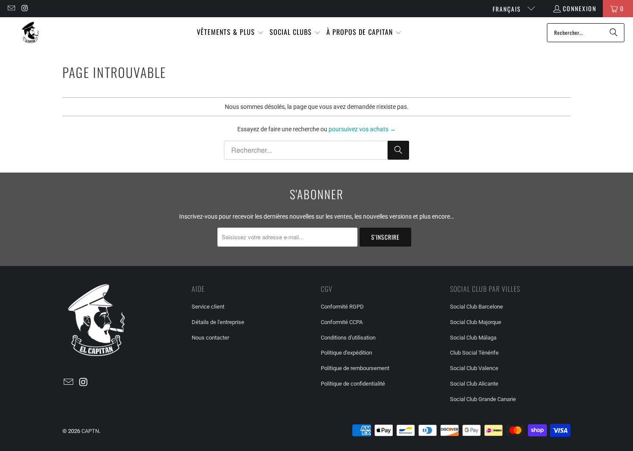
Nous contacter (210, 337)
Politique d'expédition (346, 352)
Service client (208, 306)
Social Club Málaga (473, 337)
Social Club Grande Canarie (483, 399)
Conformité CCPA (342, 322)
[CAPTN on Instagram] (25, 8)
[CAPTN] (30, 32)
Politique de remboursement (355, 368)
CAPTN (90, 431)
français (508, 8)
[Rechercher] (613, 32)
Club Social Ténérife (474, 352)
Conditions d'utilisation (348, 337)
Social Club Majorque (475, 322)
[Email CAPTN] (10, 8)
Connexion (579, 8)
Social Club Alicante (474, 383)
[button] (230, 32)
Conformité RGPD (342, 306)
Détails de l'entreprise (218, 322)
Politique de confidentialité (353, 383)
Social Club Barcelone (476, 306)
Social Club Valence (474, 368)
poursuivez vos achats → (362, 129)
